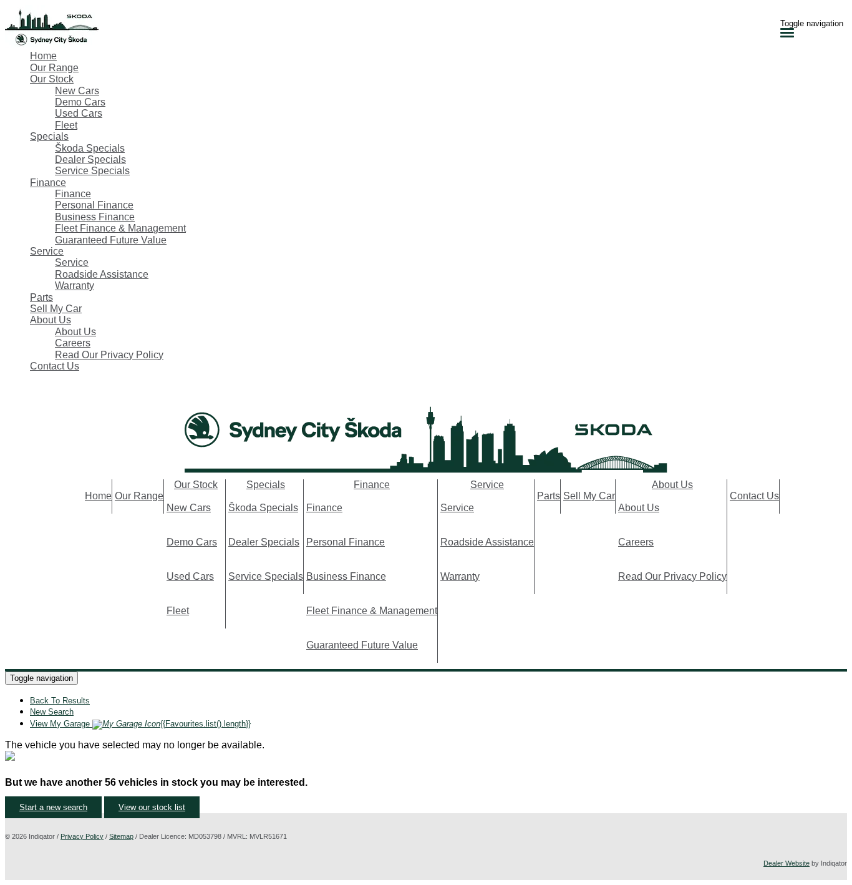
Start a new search (53, 807)
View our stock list (152, 807)
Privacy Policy (82, 836)
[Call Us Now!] (11, 393)
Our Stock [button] (52, 79)
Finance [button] (48, 182)
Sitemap (121, 836)
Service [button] (47, 251)
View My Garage (140, 723)
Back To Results (60, 700)
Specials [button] (49, 136)
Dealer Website (786, 863)
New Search (52, 711)
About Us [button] (50, 320)
